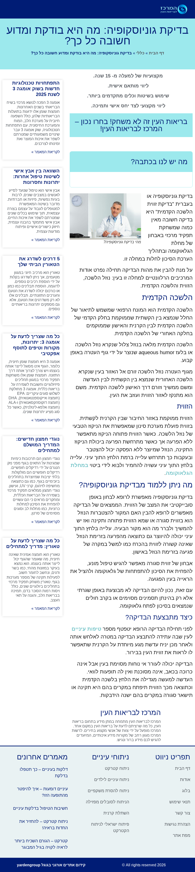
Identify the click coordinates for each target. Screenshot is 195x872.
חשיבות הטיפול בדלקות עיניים (40, 808)
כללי (140, 53)
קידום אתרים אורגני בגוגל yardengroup (51, 865)
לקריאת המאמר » (45, 152)
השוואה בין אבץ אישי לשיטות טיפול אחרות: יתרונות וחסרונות (36, 176)
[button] (115, 9)
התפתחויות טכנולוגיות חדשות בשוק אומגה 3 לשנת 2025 (36, 88)
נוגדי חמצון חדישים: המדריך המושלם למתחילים (38, 444)
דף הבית (156, 53)
